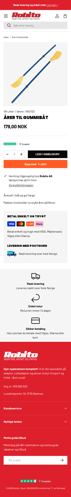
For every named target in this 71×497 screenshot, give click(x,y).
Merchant (60, 488)
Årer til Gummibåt (20, 37)
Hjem (6, 37)
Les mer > (52, 5)
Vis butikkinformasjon (21, 185)
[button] (65, 16)
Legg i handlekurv (48, 154)
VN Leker (9, 111)
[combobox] (35, 25)
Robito (16, 488)
